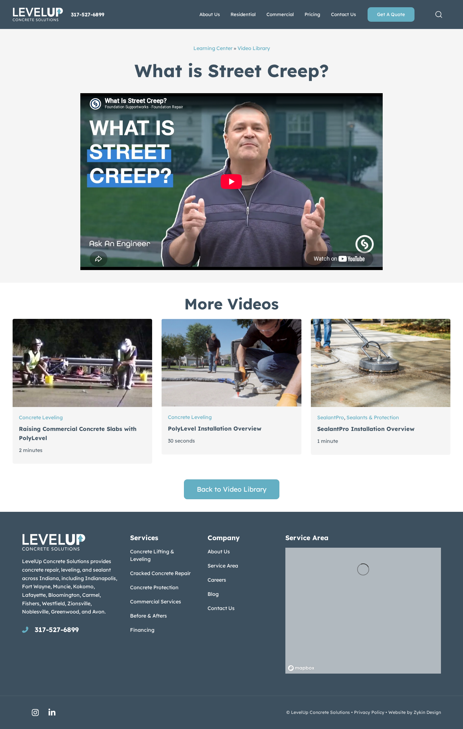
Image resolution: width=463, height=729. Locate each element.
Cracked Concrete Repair (160, 573)
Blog (213, 594)
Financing (142, 630)
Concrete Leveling (41, 417)
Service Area (223, 565)
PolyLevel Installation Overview (214, 428)
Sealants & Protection (372, 417)
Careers (217, 580)
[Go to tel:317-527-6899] (69, 629)
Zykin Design (427, 712)
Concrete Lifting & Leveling (152, 555)
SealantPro (330, 417)
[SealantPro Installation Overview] (380, 363)
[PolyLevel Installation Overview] (231, 362)
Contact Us (221, 608)
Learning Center (212, 48)
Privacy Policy (369, 712)
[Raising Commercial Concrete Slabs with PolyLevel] (82, 363)
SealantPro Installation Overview (365, 428)
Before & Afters (148, 616)
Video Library (253, 48)
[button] (439, 14)
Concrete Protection (154, 587)
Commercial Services (155, 601)
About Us (219, 551)
